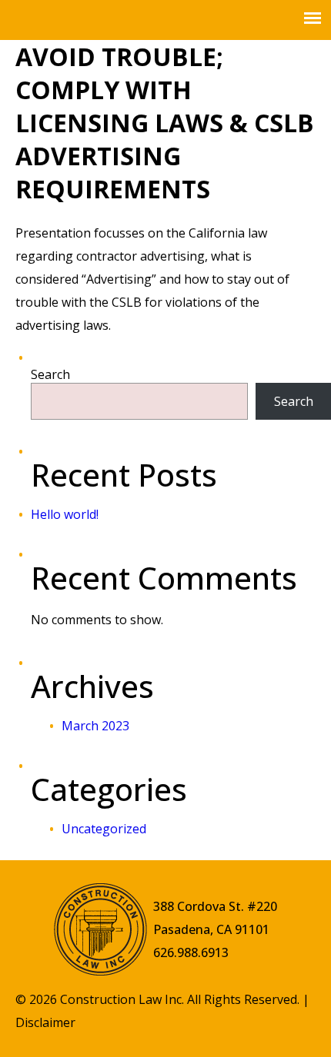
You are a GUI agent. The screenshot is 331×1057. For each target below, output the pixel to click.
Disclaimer (45, 1022)
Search (50, 374)
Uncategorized (104, 828)
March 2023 (95, 725)
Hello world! (65, 514)
